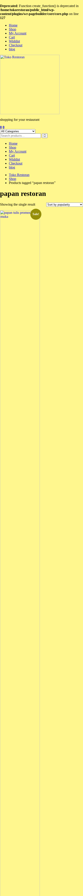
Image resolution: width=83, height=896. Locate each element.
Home (13, 25)
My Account (17, 33)
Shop (12, 29)
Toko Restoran (19, 175)
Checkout (15, 45)
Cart (12, 37)
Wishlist (14, 41)
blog (12, 49)
